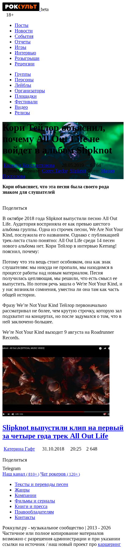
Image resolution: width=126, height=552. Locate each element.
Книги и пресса (31, 506)
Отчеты (23, 41)
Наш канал (20, 474)
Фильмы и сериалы (35, 500)
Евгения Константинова (29, 165)
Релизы (22, 112)
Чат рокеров (60, 474)
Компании (25, 495)
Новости (24, 30)
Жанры (22, 489)
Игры (20, 47)
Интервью (25, 52)
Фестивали (26, 101)
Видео (21, 107)
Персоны (24, 79)
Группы (23, 74)
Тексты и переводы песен (41, 484)
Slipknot (78, 170)
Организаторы (30, 90)
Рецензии (25, 63)
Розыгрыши (27, 58)
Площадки (26, 96)
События (24, 36)
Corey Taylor (54, 170)
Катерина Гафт (19, 448)
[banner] (21, 9)
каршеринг (109, 544)
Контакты (25, 517)
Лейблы (23, 85)
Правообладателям (34, 511)
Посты (21, 25)
